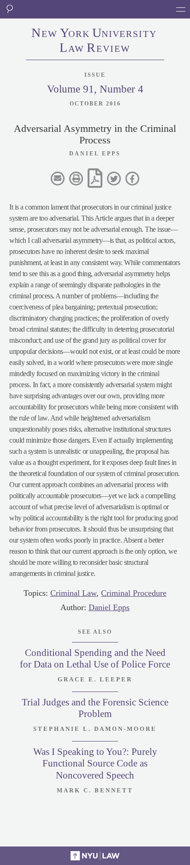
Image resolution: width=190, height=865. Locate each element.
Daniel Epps (109, 607)
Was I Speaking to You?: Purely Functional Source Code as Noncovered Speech (95, 763)
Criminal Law (73, 593)
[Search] (9, 9)
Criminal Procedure (133, 593)
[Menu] (181, 9)
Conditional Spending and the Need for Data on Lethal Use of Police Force (95, 658)
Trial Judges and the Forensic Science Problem (95, 708)
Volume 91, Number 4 (95, 89)
